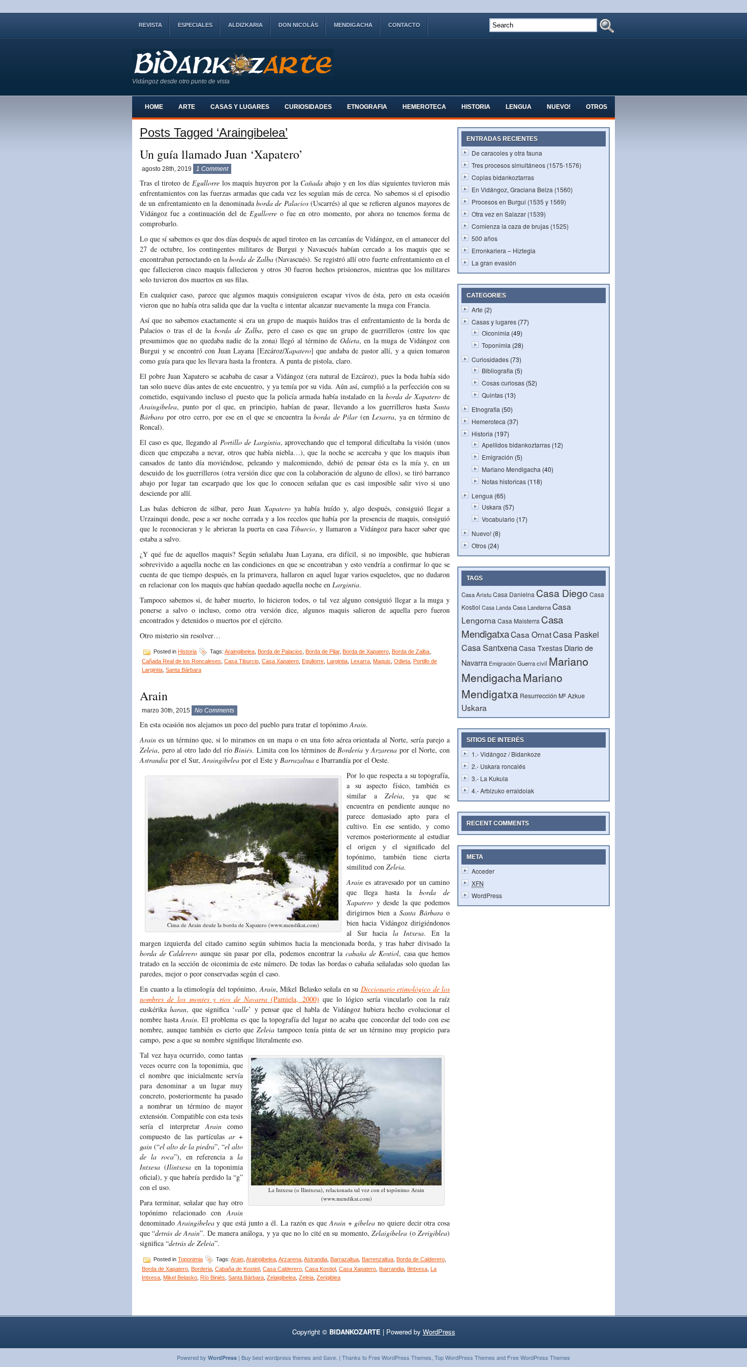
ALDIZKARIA (245, 25)
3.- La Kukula (490, 778)
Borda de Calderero (420, 1259)
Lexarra (360, 661)
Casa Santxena (489, 647)
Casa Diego (562, 593)
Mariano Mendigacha (511, 469)
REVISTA (150, 25)
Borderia (201, 1269)
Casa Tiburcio (241, 661)
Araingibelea (240, 651)
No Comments (214, 710)
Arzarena (289, 1259)
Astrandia (315, 1259)
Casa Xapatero (280, 661)
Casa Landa (496, 607)
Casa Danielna (514, 594)
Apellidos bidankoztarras (516, 444)
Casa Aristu (476, 594)
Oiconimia (496, 333)
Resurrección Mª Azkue (552, 695)
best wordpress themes (282, 1357)
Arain (154, 696)
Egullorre (313, 661)
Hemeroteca (424, 106)
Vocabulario (498, 519)
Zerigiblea (328, 1277)
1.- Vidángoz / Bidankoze (506, 754)
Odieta (402, 661)
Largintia (337, 661)
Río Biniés (212, 1277)
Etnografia (367, 106)
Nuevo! (559, 106)
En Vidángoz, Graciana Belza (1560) (522, 189)
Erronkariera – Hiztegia (504, 250)
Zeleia (306, 1277)
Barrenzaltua (377, 1259)
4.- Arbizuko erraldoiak (503, 790)
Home (154, 106)
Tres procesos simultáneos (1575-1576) (526, 165)
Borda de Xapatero (366, 651)
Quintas (492, 395)
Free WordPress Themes (399, 1357)
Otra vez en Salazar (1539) (509, 214)
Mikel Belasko (180, 1277)
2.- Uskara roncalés (498, 766)
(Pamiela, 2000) (293, 999)
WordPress (487, 895)
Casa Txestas (541, 648)
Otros (596, 106)
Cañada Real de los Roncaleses (181, 661)
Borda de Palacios (280, 651)
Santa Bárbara (183, 670)
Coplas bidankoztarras (503, 177)
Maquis (382, 661)
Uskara (492, 506)
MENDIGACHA (353, 25)
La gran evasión (494, 262)
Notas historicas (504, 481)
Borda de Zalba (410, 651)
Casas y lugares (239, 106)
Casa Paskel (576, 634)
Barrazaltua (344, 1259)
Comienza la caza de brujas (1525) (520, 226)
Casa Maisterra (518, 620)
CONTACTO (404, 25)
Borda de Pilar (322, 651)
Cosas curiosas (503, 382)
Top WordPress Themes (464, 1357)
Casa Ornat (531, 634)
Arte (186, 106)
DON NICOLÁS (298, 25)
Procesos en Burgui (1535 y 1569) (519, 201)
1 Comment (212, 168)
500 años (484, 238)
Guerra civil (532, 663)
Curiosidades (308, 106)
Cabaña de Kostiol (237, 1269)
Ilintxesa (417, 1269)
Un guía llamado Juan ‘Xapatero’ (221, 154)
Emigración (497, 457)
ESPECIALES (195, 25)
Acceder (483, 871)
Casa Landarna (532, 607)
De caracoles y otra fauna (507, 152)
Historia (475, 106)
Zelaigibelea (281, 1277)
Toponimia (190, 1259)
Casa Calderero (282, 1269)
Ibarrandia (391, 1269)
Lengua (519, 106)
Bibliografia (497, 370)
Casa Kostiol (320, 1269)
